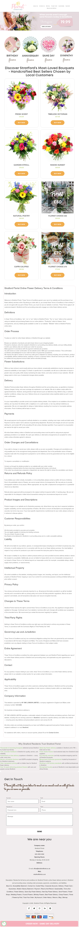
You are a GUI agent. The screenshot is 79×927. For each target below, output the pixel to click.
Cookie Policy (40, 886)
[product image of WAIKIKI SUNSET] (58, 146)
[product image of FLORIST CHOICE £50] (58, 197)
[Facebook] (29, 908)
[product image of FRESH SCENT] (21, 96)
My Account (38, 897)
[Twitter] (34, 908)
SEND (39, 831)
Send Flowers (63, 892)
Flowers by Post (17, 897)
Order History (47, 897)
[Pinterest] (50, 908)
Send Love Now (46, 26)
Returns (55, 897)
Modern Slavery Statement (25, 889)
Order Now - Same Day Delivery (42, 923)
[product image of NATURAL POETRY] (21, 197)
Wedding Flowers (16, 894)
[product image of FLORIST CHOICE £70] (58, 248)
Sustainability (59, 889)
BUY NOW (21, 123)
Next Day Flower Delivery (50, 892)
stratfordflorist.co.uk (40, 874)
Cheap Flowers (63, 894)
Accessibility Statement (20, 886)
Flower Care (54, 6)
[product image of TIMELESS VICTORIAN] (58, 96)
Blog (60, 897)
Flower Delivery (19, 892)
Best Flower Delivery (51, 894)
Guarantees (61, 6)
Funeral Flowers (28, 894)
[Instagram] (39, 908)
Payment (68, 6)
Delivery (48, 6)
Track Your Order (28, 897)
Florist (71, 894)
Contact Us (42, 6)
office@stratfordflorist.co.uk (42, 868)
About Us (35, 6)
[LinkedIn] (45, 908)
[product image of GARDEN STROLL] (21, 146)
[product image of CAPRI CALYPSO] (21, 248)
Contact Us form (54, 732)
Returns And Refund (51, 8)
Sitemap (64, 897)
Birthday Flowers (39, 894)
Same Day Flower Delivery (33, 892)
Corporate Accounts (51, 886)
